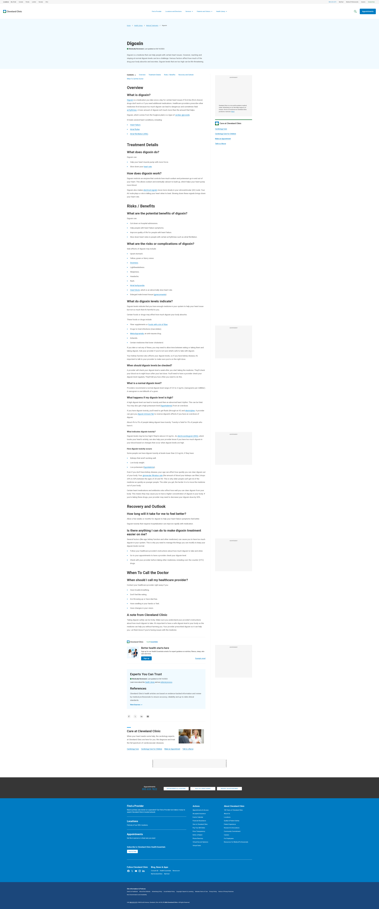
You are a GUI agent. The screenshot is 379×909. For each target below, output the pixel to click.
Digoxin (130, 100)
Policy (233, 111)
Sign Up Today (132, 851)
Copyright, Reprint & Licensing (184, 891)
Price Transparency (199, 831)
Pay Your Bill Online (199, 828)
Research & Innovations (231, 828)
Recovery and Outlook (186, 75)
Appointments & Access (201, 810)
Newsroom (176, 871)
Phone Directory (198, 838)
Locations (227, 817)
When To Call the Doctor (135, 79)
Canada (21, 2)
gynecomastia (160, 294)
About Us (227, 813)
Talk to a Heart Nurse (202, 788)
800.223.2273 (332, 2)
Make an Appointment (223, 139)
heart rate (148, 166)
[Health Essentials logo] (152, 641)
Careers (363, 2)
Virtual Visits (197, 845)
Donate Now (371, 2)
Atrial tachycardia (137, 285)
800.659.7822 (149, 789)
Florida (27, 2)
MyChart (341, 2)
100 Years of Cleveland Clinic (233, 810)
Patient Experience (230, 824)
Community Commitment (232, 831)
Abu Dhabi (13, 2)
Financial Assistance (199, 821)
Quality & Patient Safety (231, 821)
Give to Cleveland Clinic (200, 824)
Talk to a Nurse (220, 144)
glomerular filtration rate (153, 475)
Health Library (138, 25)
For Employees (229, 838)
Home (129, 25)
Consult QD (154, 871)
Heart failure (135, 125)
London (34, 2)
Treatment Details (155, 75)
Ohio (46, 2)
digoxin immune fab (146, 414)
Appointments (367, 11)
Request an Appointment (229, 788)
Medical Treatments (152, 25)
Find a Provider (156, 11)
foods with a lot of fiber (158, 324)
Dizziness (134, 263)
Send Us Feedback (132, 891)
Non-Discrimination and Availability (137, 894)
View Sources (135, 705)
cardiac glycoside (182, 115)
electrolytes (190, 410)
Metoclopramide (137, 333)
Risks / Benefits (169, 75)
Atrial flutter (135, 129)
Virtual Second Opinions (200, 842)
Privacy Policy (213, 891)
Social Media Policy (169, 891)
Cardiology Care (221, 129)
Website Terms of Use (201, 891)
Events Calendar (198, 817)
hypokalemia (149, 467)
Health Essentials (165, 871)
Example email (200, 658)
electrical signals (150, 190)
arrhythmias (132, 110)
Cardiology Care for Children (225, 134)
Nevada (41, 2)
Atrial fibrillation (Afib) (139, 134)
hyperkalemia (166, 406)
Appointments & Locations (176, 788)
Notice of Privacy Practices (226, 891)
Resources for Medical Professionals (236, 842)
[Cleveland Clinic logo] (135, 641)
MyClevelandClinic (157, 874)
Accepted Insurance (199, 813)
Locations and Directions (173, 11)
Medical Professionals (352, 2)
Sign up (146, 658)
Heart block (135, 290)
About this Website (144, 891)
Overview (142, 75)
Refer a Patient (197, 835)
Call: (132, 902)
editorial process (166, 682)
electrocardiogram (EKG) (188, 436)
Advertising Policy (157, 891)
